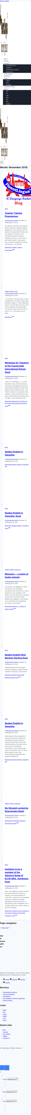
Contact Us (7, 76)
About (4, 1091)
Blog (4, 1030)
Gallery (7, 82)
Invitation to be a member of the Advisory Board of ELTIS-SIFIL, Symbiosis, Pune (17, 875)
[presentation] (17, 189)
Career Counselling (8, 994)
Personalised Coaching (11, 65)
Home (5, 59)
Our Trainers (8, 84)
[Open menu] (1, 162)
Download (8, 103)
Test (7, 99)
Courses (6, 61)
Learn (4, 1101)
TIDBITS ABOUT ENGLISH (12, 569)
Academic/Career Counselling (12, 69)
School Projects (9, 71)
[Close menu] (0, 1072)
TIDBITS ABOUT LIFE (11, 291)
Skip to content (4, 1)
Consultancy (8, 67)
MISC (6, 209)
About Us (8, 80)
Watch (7, 97)
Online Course (8, 74)
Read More (8, 317)
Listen (7, 95)
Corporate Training (9, 86)
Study (7, 101)
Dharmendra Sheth (12, 220)
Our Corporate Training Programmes (14, 998)
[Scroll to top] (2, 1067)
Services (5, 1079)
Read (7, 91)
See (7, 93)
